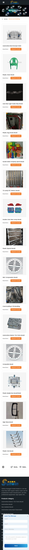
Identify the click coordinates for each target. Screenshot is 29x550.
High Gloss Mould (8, 422)
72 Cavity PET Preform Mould (11, 191)
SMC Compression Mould (10, 277)
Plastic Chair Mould (8, 75)
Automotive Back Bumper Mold (12, 46)
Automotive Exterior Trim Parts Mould (14, 335)
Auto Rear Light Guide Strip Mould (13, 104)
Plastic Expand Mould (9, 248)
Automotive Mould (6, 504)
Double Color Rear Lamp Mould (12, 220)
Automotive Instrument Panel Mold (11, 510)
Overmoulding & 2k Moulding (11, 306)
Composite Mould (8, 364)
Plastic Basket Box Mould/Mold (12, 393)
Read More (5, 49)
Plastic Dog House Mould (10, 133)
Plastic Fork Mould (8, 451)
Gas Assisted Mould (7, 507)
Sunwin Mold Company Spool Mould (13, 162)
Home (5, 19)
